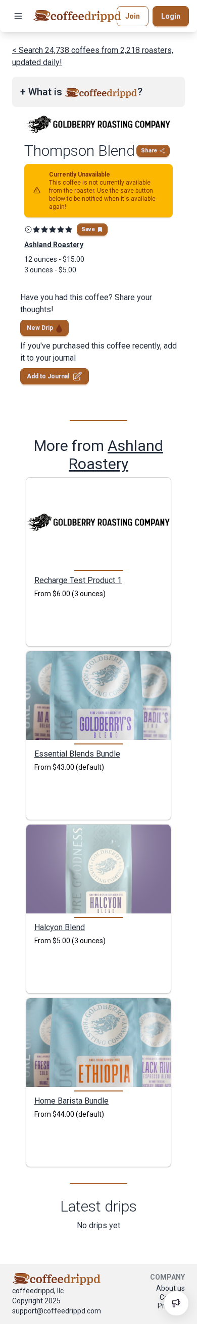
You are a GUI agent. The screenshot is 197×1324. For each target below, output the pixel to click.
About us (170, 1288)
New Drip (40, 327)
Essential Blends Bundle (77, 753)
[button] (18, 16)
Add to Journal (48, 376)
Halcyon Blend (59, 927)
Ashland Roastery (116, 455)
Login (170, 16)
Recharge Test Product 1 (78, 580)
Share (149, 150)
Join (132, 16)
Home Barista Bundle (71, 1100)
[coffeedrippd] (77, 16)
